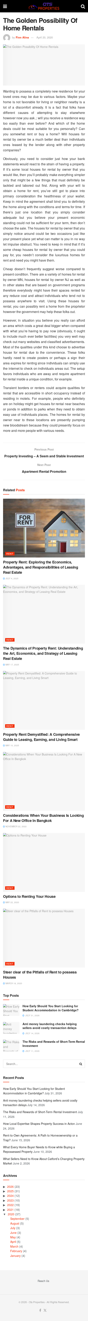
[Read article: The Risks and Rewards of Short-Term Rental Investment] (11, 1045)
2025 (10, 1191)
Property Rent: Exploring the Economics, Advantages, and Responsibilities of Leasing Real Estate (40, 567)
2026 (10, 1186)
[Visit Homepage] (44, 6)
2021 (10, 1209)
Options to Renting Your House (29, 896)
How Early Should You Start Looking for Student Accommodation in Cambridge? (51, 1008)
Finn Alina (22, 37)
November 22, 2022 (16, 826)
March (14, 1246)
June (13, 1233)
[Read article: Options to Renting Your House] (44, 862)
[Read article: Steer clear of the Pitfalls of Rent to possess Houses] (44, 938)
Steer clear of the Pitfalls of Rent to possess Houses (40, 974)
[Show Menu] (5, 6)
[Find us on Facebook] (40, 1310)
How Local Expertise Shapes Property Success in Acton (39, 1124)
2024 (10, 1196)
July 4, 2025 (11, 578)
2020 (11, 1214)
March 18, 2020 (13, 983)
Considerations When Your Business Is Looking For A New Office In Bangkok (43, 818)
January (15, 1256)
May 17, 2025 (12, 664)
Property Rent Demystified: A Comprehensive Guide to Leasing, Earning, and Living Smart (41, 737)
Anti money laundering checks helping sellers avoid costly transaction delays (50, 1026)
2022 (10, 1205)
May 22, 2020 (12, 902)
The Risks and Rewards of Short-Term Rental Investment (54, 1043)
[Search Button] (83, 6)
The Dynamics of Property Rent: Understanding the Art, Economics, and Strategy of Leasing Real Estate (43, 653)
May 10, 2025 (12, 745)
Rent (9, 553)
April (13, 1242)
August (14, 1223)
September (17, 1219)
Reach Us (43, 1281)
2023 (10, 1200)
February (16, 1251)
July (12, 1228)
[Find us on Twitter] (45, 1310)
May (13, 1237)
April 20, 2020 (44, 37)
